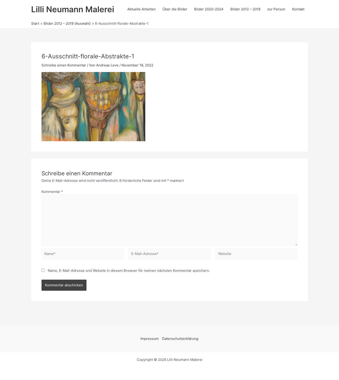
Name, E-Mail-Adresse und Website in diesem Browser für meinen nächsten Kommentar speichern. (129, 270)
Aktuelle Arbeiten (141, 9)
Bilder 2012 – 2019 (245, 9)
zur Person (276, 9)
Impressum (149, 338)
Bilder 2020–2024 (208, 9)
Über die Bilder (175, 9)
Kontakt (298, 9)
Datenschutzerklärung (180, 338)
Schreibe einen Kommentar (64, 65)
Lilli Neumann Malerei (72, 9)
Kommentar (52, 191)
